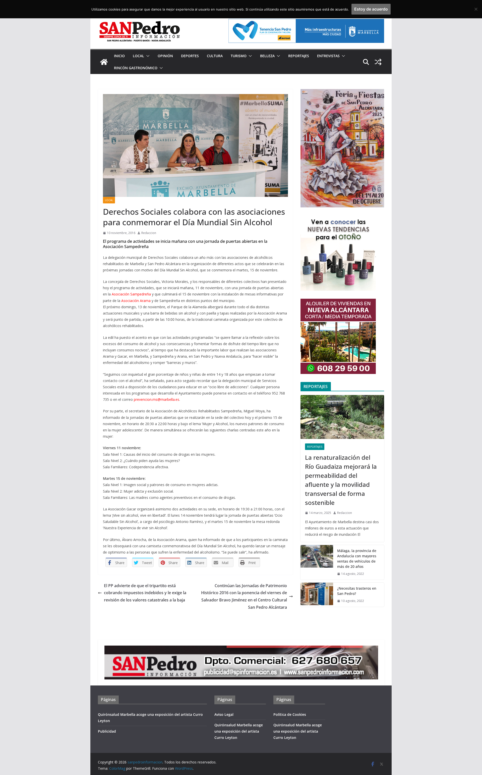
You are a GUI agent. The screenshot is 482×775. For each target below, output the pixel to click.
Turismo (239, 55)
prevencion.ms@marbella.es (156, 399)
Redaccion (148, 233)
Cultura (215, 55)
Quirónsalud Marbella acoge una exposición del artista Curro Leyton (238, 731)
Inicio (119, 55)
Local (138, 55)
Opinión (165, 55)
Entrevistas (328, 55)
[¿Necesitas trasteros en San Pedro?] (316, 595)
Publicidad (107, 731)
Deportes (190, 55)
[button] (147, 55)
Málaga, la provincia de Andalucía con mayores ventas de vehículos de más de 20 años (356, 558)
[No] (475, 9)
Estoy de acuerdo (371, 9)
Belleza (267, 55)
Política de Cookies (289, 714)
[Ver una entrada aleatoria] (378, 62)
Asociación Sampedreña (131, 294)
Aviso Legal (223, 714)
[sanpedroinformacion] (104, 62)
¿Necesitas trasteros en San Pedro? (356, 591)
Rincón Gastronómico (135, 67)
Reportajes (298, 55)
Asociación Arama (136, 300)
